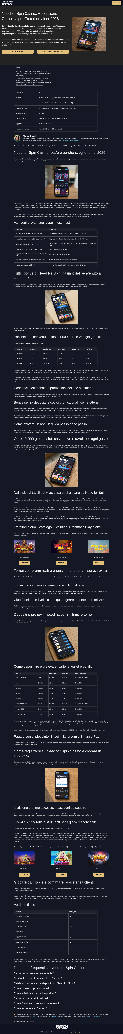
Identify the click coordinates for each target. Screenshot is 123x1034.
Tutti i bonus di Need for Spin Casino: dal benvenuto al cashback (33, 73)
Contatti (64, 1032)
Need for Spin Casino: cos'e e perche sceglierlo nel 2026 (31, 71)
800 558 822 (55, 1016)
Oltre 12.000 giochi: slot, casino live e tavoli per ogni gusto (32, 76)
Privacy (67, 1032)
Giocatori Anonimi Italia (92, 1016)
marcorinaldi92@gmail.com (70, 140)
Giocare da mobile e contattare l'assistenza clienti (29, 85)
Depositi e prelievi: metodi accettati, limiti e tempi (29, 80)
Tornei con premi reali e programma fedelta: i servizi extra (32, 78)
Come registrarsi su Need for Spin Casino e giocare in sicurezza (33, 82)
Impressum (80, 1032)
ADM (33, 1016)
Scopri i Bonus (53, 51)
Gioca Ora (116, 3)
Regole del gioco (74, 1032)
